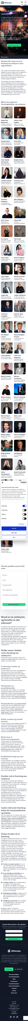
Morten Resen (5, 416)
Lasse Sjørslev (6, 355)
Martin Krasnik (6, 376)
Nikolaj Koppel (5, 434)
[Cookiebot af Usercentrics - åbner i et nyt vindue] (20, 482)
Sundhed (14, 988)
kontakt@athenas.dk (14, 1008)
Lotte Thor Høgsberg (21, 677)
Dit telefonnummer (6, 585)
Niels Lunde (18, 416)
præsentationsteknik (17, 818)
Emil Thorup (5, 220)
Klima (14, 979)
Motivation (14, 993)
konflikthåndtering (6, 820)
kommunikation (22, 816)
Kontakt (9, 969)
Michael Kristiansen (6, 749)
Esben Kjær (17, 220)
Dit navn (4, 575)
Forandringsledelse (14, 976)
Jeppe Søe (4, 295)
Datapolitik (14, 1013)
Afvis (14, 537)
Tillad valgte (14, 532)
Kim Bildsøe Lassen (14, 730)
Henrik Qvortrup (19, 276)
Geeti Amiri (4, 258)
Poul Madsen (18, 453)
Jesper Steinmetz (20, 295)
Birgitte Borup (18, 160)
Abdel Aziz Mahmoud (20, 696)
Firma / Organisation (7, 590)
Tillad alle (14, 528)
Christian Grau (19, 181)
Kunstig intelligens (14, 974)
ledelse (9, 818)
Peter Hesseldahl (19, 434)
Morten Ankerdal (19, 397)
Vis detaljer (21, 524)
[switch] (24, 510)
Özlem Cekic (5, 549)
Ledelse (14, 990)
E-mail (4, 580)
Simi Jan (19, 767)
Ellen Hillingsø (18, 199)
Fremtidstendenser (14, 983)
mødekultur (4, 818)
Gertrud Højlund (19, 258)
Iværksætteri (14, 981)
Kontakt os (4, 908)
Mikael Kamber (6, 397)
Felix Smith (17, 239)
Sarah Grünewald (19, 472)
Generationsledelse (14, 986)
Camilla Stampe (6, 181)
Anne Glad (17, 141)
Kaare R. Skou (18, 314)
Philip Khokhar (5, 453)
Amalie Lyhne (5, 141)
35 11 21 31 (19, 969)
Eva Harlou (4, 239)
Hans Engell (5, 276)
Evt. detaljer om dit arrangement (10, 595)
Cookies (14, 1011)
